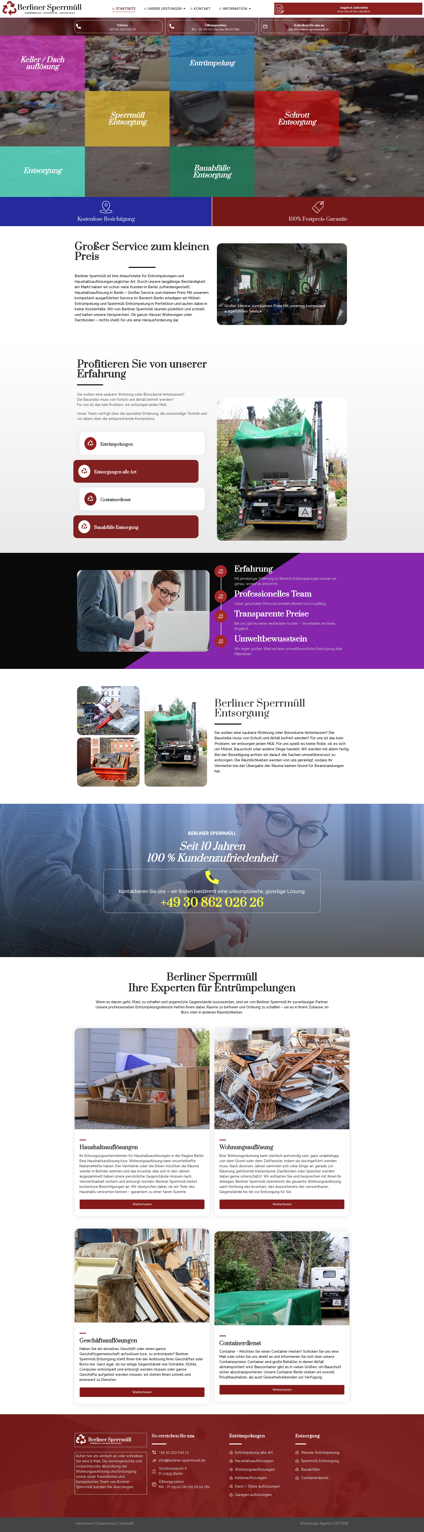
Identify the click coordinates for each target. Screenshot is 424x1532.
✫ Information (233, 8)
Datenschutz (107, 1523)
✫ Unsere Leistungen (163, 8)
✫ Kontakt (200, 8)
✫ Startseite (123, 8)
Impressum (85, 1523)
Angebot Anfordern (354, 8)
